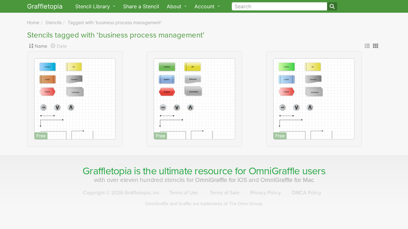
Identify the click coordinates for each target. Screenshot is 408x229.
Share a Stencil (141, 6)
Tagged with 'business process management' (115, 22)
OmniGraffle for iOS (222, 180)
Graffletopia (44, 6)
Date (62, 46)
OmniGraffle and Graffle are (204, 203)
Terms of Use (183, 193)
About (175, 6)
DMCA (306, 193)
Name (41, 46)
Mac (287, 180)
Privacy (265, 193)
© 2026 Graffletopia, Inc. (122, 193)
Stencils (53, 22)
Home (33, 22)
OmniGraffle (274, 171)
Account (205, 6)
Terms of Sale (224, 193)
